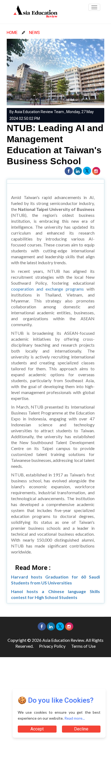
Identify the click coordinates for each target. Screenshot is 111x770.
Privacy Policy (52, 646)
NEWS (34, 32)
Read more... (74, 718)
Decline (81, 728)
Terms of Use (83, 646)
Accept (37, 728)
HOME (12, 32)
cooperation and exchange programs (47, 288)
